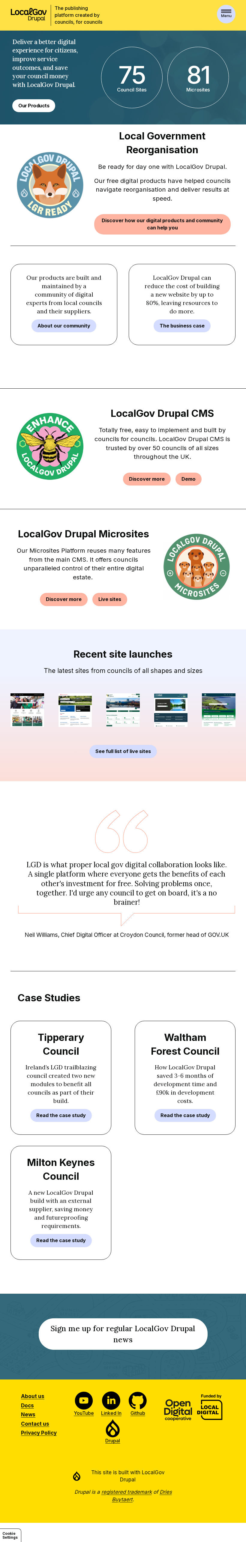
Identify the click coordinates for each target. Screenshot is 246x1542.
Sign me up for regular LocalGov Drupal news (123, 1337)
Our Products (33, 106)
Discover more (147, 479)
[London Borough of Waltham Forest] (27, 710)
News (28, 1415)
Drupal (112, 1441)
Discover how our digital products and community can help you (162, 224)
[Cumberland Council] (219, 710)
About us (32, 1396)
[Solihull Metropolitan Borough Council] (171, 710)
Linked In (111, 1413)
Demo (189, 479)
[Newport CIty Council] (123, 710)
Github (137, 1413)
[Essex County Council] (75, 710)
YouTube (84, 1413)
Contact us (35, 1424)
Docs (27, 1406)
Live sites (109, 599)
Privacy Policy (39, 1433)
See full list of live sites (123, 751)
